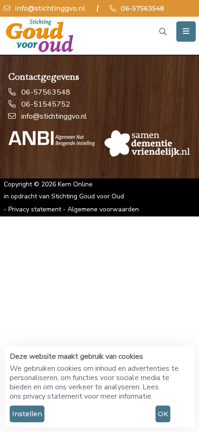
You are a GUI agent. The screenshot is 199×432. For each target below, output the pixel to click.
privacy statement (52, 396)
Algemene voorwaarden (103, 209)
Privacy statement (34, 209)
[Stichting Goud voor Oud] (40, 36)
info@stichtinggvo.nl (49, 8)
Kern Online (75, 184)
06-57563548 (141, 8)
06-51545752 (45, 104)
